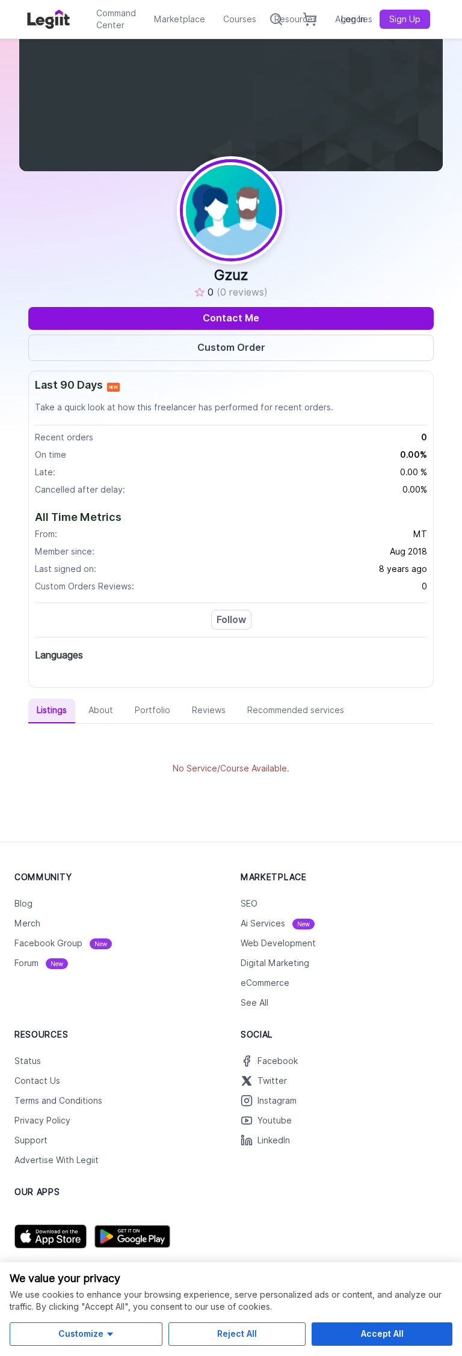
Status (27, 1061)
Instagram (277, 1100)
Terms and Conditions (58, 1100)
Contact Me (231, 318)
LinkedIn (273, 1140)
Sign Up (404, 19)
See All (254, 1003)
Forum (38, 963)
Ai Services (275, 923)
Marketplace (179, 19)
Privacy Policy (42, 1120)
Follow (231, 619)
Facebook (277, 1061)
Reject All (237, 1333)
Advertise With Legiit (56, 1160)
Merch (27, 923)
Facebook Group (60, 943)
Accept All (382, 1333)
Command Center (116, 19)
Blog (23, 903)
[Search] (276, 19)
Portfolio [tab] (152, 710)
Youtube (274, 1120)
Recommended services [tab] (295, 710)
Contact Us (37, 1081)
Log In (353, 19)
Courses (239, 19)
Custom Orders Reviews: (84, 586)
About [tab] (100, 710)
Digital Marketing (275, 963)
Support (31, 1140)
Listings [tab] (52, 710)
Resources (295, 19)
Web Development (278, 943)
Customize (80, 1333)
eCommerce (265, 983)
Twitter (272, 1081)
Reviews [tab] (209, 710)
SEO (249, 903)
